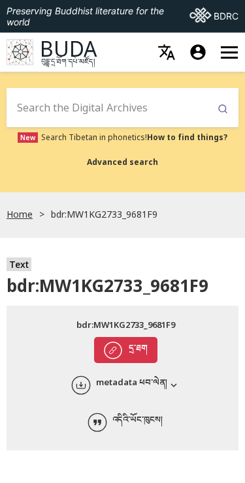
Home (20, 214)
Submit (222, 109)
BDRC (213, 16)
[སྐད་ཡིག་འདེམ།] (166, 52)
